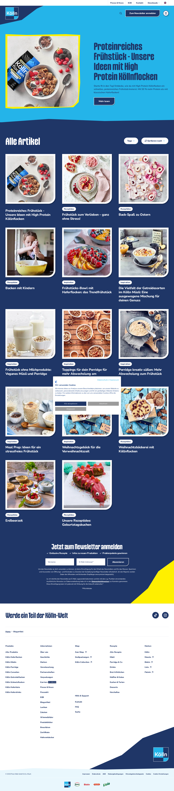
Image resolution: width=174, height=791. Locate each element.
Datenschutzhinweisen (100, 581)
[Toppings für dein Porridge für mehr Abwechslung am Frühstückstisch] (86, 344)
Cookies (148, 774)
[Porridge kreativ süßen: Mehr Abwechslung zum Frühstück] (142, 342)
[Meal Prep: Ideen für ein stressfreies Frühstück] (29, 420)
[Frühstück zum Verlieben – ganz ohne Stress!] (86, 187)
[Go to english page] (165, 3)
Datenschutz (96, 774)
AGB (104, 774)
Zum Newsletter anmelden (142, 13)
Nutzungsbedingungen (115, 774)
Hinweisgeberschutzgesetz (135, 774)
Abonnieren (118, 562)
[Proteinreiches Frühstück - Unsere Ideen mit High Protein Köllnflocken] (29, 187)
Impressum (86, 774)
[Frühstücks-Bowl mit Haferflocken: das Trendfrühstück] (86, 261)
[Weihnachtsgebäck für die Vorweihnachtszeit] (86, 420)
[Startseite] (11, 13)
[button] (154, 3)
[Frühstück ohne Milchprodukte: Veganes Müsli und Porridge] (29, 342)
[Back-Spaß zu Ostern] (142, 185)
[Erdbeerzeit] (29, 491)
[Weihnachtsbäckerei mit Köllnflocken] (142, 420)
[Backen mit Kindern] (29, 259)
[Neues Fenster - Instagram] (165, 615)
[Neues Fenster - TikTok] (155, 615)
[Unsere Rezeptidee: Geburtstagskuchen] (86, 493)
